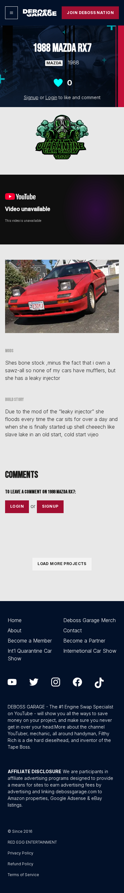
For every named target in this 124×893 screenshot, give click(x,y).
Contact (72, 630)
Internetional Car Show (89, 651)
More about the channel (79, 727)
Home (15, 620)
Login (51, 97)
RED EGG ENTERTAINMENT (32, 842)
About (14, 630)
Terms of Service (23, 874)
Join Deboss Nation (90, 12)
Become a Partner (84, 640)
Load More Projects (62, 563)
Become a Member (30, 640)
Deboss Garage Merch (89, 620)
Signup (31, 97)
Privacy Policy (20, 853)
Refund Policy (20, 863)
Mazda (53, 63)
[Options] (11, 12)
